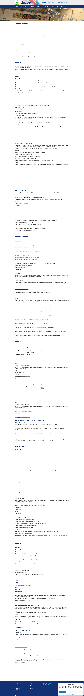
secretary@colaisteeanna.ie (62, 2)
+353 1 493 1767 (54, 2)
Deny (71, 691)
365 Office (49, 2)
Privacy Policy (73, 694)
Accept (63, 691)
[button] (82, 684)
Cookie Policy (68, 694)
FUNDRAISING (44, 2)
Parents (31, 685)
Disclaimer (31, 688)
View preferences (79, 691)
